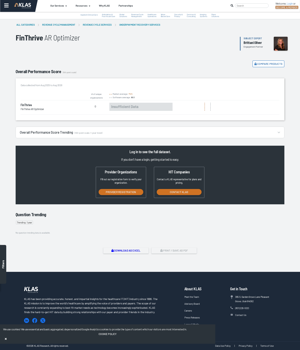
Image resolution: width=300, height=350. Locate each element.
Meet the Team (191, 296)
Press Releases (192, 317)
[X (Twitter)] (42, 320)
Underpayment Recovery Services (139, 24)
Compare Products (269, 63)
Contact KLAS (179, 192)
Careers (188, 310)
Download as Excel (127, 250)
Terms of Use (267, 345)
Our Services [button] (57, 5)
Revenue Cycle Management (58, 24)
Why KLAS (104, 5)
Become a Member (287, 7)
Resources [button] (82, 5)
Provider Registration (121, 192)
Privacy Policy (245, 345)
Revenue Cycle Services (97, 24)
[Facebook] (34, 320)
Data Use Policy (223, 345)
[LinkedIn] (26, 320)
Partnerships (126, 5)
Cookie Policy (108, 333)
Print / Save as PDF (175, 250)
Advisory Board (192, 303)
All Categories (25, 24)
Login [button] (290, 3)
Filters (3, 264)
